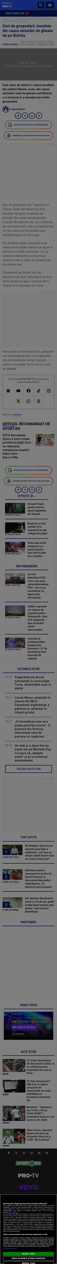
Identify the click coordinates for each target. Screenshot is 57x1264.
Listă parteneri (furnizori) (10, 1248)
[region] (28, 1229)
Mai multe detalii (13, 1212)
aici (15, 1224)
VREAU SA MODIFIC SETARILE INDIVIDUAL (28, 1258)
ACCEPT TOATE (28, 1254)
